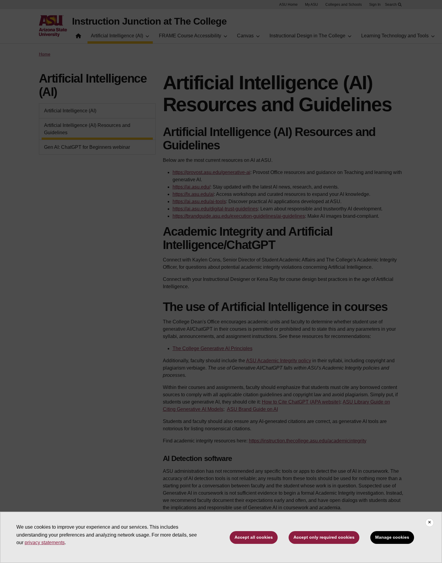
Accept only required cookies (324, 537)
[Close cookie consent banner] (429, 522)
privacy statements (45, 542)
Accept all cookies (254, 537)
